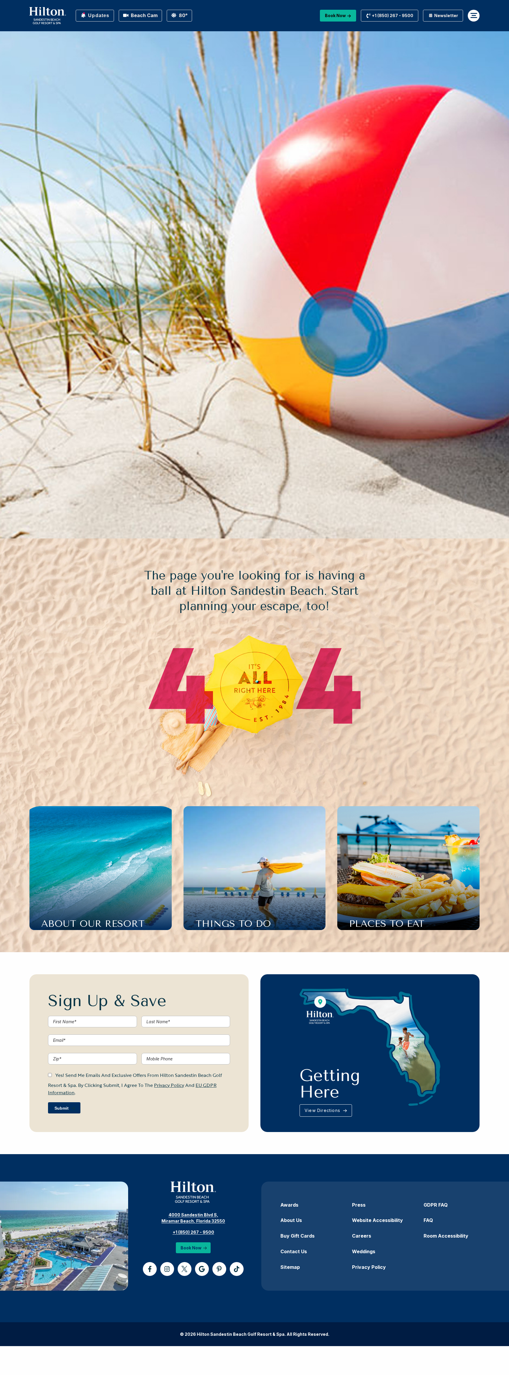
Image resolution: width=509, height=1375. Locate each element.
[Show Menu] (474, 16)
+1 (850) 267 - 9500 (193, 1232)
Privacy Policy (169, 1085)
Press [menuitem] (359, 1205)
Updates (98, 15)
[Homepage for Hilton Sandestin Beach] (47, 15)
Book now (335, 15)
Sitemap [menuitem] (290, 1267)
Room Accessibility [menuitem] (446, 1236)
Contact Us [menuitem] (293, 1251)
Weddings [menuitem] (363, 1251)
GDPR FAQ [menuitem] (436, 1205)
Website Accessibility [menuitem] (377, 1220)
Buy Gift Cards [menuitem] (297, 1236)
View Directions (323, 1110)
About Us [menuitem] (291, 1220)
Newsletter (445, 15)
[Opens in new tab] (150, 1269)
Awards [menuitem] (289, 1205)
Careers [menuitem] (361, 1236)
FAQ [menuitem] (428, 1220)
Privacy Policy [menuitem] (369, 1267)
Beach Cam (144, 15)
